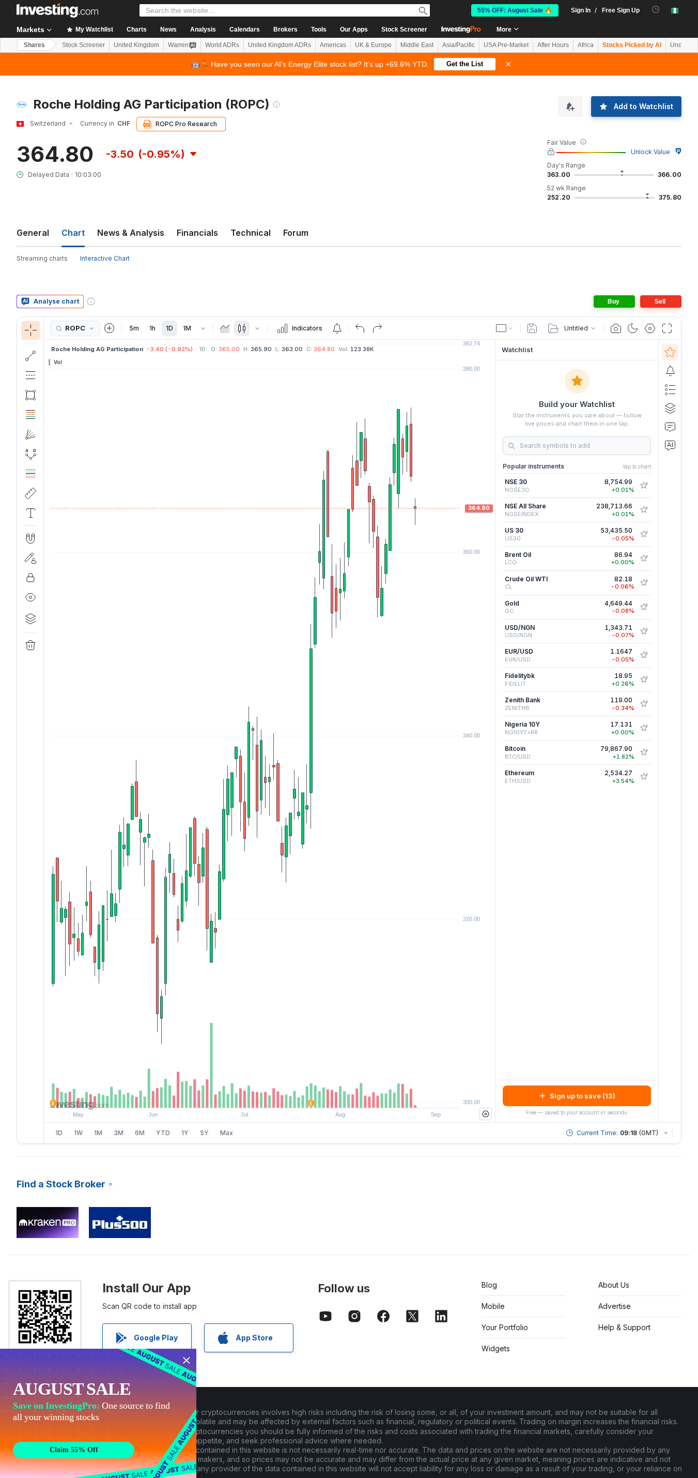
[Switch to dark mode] (633, 328)
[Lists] (670, 389)
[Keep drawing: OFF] (30, 558)
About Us (613, 1284)
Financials (197, 233)
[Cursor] (30, 330)
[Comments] (670, 426)
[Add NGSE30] (644, 485)
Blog (489, 1284)
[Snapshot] (616, 328)
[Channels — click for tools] (30, 375)
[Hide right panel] (492, 731)
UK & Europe (373, 45)
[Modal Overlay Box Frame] (98, 1413)
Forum (295, 233)
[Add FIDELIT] (644, 679)
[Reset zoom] (297, 1095)
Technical (250, 233)
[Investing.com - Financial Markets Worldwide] (57, 10)
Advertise (614, 1306)
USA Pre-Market (506, 45)
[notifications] (656, 9)
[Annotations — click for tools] (30, 513)
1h (152, 328)
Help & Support (624, 1327)
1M (187, 328)
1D (169, 328)
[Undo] (360, 328)
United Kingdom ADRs (279, 45)
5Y (204, 1133)
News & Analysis (130, 233)
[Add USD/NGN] (644, 631)
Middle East (416, 45)
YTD (163, 1133)
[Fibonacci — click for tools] (30, 414)
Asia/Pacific (458, 45)
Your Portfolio (505, 1327)
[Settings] (485, 1114)
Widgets (496, 1348)
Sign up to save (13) (582, 1096)
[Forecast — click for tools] (30, 473)
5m (134, 328)
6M (140, 1133)
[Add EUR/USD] (644, 655)
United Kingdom (136, 45)
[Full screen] (667, 328)
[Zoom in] (255, 1095)
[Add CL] (644, 583)
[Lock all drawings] (30, 577)
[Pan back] (269, 1095)
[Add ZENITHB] (644, 704)
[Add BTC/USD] (644, 752)
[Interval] (203, 328)
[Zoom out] (242, 1095)
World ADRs (222, 45)
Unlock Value (650, 152)
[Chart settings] (650, 328)
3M (118, 1133)
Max (226, 1133)
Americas (333, 45)
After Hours (553, 45)
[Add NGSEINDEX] (644, 510)
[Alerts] (670, 371)
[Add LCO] (644, 558)
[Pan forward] (283, 1095)
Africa (586, 45)
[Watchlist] (670, 352)
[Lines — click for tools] (30, 355)
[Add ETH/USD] (644, 777)
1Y (185, 1133)
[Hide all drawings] (30, 597)
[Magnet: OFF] (30, 538)
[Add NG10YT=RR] (644, 728)
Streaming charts (42, 258)
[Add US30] (644, 534)
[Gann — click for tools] (30, 434)
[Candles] (242, 328)
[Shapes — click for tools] (30, 395)
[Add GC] (644, 607)
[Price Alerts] (337, 328)
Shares (34, 45)
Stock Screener (404, 29)
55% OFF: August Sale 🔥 (514, 10)
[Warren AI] (670, 445)
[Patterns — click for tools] (30, 454)
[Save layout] (532, 328)
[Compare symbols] (109, 328)
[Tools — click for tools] (30, 493)
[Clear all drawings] (30, 645)
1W (78, 1133)
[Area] (224, 328)
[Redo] (377, 328)
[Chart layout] (505, 328)
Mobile (493, 1306)
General (33, 233)
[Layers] (30, 618)
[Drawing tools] (47, 730)
